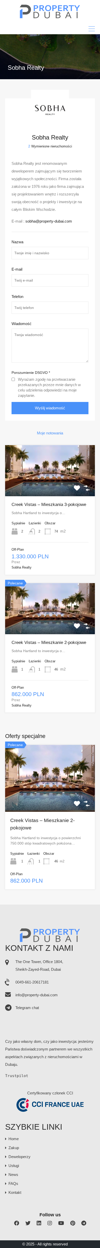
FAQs (13, 1183)
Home (13, 1139)
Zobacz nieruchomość (50, 486)
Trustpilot (16, 1075)
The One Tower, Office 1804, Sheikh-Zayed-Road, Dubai (39, 966)
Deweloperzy (19, 1157)
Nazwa (17, 242)
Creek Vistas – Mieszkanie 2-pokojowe (49, 642)
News (13, 1174)
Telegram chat (27, 1008)
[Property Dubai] (50, 17)
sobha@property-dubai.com (48, 221)
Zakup (13, 1148)
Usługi (13, 1166)
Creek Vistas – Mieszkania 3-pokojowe (49, 504)
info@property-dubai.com (36, 995)
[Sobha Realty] (50, 125)
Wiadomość (22, 323)
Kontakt (14, 1192)
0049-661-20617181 (32, 982)
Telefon (17, 296)
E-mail (17, 269)
